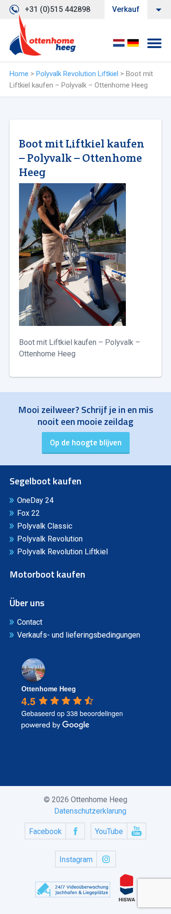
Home (19, 73)
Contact (29, 622)
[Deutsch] (133, 45)
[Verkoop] (43, 35)
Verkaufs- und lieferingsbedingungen (78, 634)
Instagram (76, 859)
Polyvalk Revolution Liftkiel (77, 73)
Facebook (45, 831)
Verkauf (126, 9)
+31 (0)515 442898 (57, 9)
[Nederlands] (119, 45)
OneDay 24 (35, 500)
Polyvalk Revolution (50, 538)
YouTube (109, 831)
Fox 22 (28, 513)
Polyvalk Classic (44, 526)
